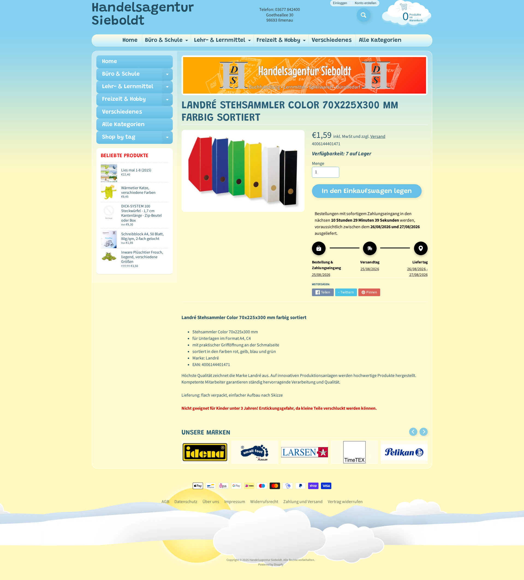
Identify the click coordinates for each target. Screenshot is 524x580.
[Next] (423, 432)
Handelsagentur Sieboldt (143, 15)
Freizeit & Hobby (282, 42)
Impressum (234, 502)
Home (130, 40)
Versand (377, 136)
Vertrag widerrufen (345, 502)
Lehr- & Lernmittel (223, 42)
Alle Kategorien (380, 40)
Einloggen (340, 3)
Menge (318, 163)
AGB (165, 502)
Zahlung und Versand (303, 502)
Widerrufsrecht (264, 502)
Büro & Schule (167, 42)
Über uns (211, 502)
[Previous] (413, 432)
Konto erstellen (365, 3)
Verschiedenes (332, 40)
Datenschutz (185, 502)
